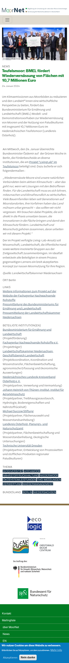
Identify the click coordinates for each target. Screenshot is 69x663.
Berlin (27, 492)
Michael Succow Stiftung (18, 411)
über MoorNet (11, 627)
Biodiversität (13, 471)
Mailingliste (9, 620)
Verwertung (12, 483)
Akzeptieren (10, 657)
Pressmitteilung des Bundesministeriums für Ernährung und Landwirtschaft (31, 306)
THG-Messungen (49, 479)
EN (5, 641)
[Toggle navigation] (7, 20)
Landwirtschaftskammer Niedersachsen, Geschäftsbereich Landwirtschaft (28, 353)
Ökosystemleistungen (19, 479)
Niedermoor (49, 475)
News (6, 634)
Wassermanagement (38, 483)
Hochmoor (32, 471)
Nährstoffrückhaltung (21, 475)
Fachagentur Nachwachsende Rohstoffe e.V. (30, 342)
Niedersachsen (44, 492)
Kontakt (6, 613)
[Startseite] (34, 5)
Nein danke (28, 657)
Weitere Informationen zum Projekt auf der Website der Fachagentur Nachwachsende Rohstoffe (29, 295)
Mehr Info (56, 650)
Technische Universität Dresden (22, 445)
